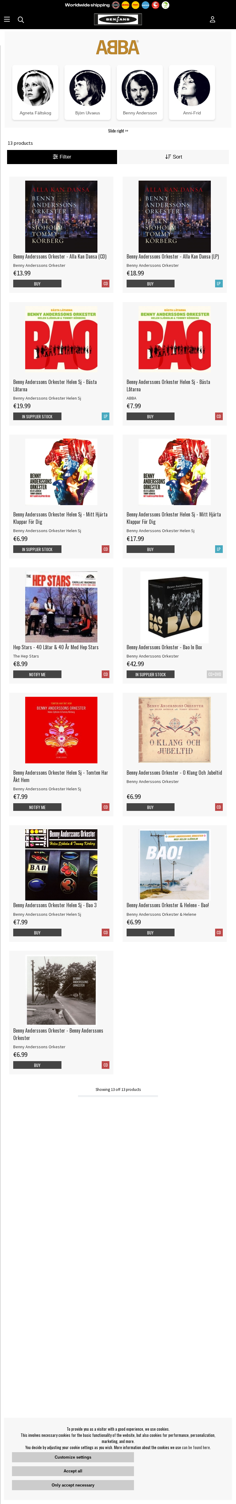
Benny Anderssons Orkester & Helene (161, 914)
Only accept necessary (73, 1485)
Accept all (73, 1471)
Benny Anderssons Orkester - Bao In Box (164, 647)
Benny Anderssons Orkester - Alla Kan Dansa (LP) (173, 256)
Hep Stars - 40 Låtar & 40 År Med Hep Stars (56, 647)
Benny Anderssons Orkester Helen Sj (47, 398)
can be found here (196, 1447)
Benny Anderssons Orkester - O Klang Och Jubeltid (174, 772)
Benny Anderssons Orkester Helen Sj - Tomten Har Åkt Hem (60, 776)
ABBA (131, 398)
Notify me (37, 674)
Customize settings (73, 1457)
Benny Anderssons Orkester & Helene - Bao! (168, 905)
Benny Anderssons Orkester (39, 265)
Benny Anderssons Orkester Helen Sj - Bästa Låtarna (55, 385)
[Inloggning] (212, 20)
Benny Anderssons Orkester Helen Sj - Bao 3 (54, 905)
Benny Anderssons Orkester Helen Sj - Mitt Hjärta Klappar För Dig (60, 518)
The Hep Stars (26, 656)
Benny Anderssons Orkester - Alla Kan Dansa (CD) (59, 256)
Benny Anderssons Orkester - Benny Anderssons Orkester (58, 1034)
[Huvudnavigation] (7, 20)
